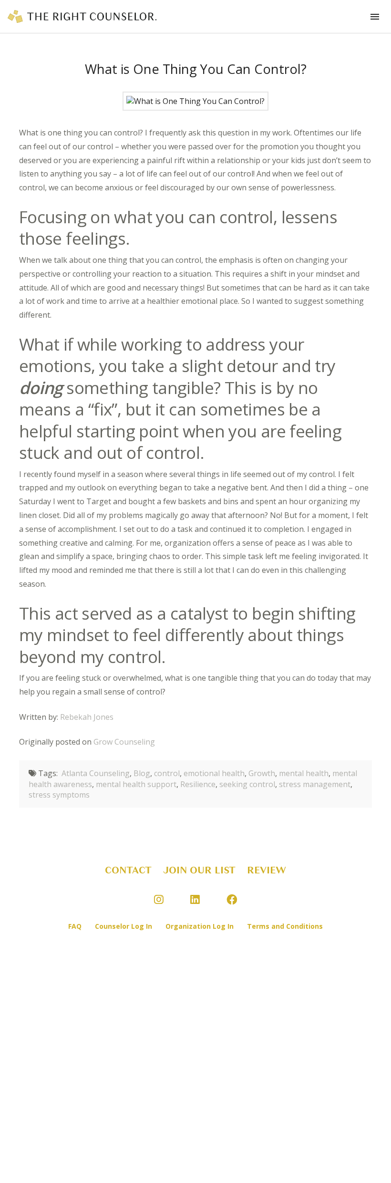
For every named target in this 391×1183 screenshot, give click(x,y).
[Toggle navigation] (374, 16)
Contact (128, 870)
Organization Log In (199, 926)
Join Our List (199, 870)
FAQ (75, 926)
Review (266, 870)
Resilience (198, 784)
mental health (304, 773)
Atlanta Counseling (96, 773)
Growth (261, 773)
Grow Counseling (124, 742)
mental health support (136, 784)
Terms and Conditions (285, 926)
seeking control (247, 784)
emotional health (214, 773)
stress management (314, 784)
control (167, 773)
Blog (142, 773)
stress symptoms (59, 794)
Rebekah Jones (86, 717)
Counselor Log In (123, 926)
